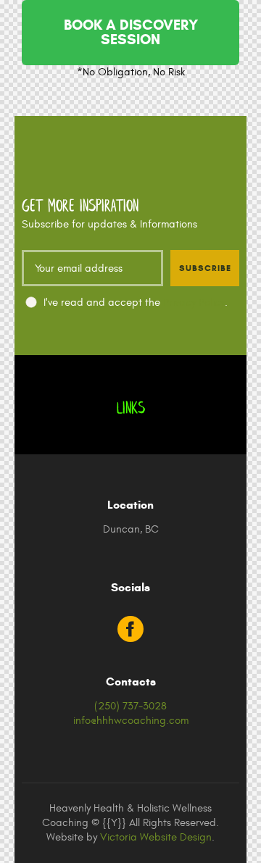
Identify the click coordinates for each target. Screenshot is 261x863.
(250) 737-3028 (130, 706)
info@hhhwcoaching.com (130, 720)
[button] (130, 32)
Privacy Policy (194, 302)
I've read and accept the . (136, 302)
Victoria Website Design (156, 837)
